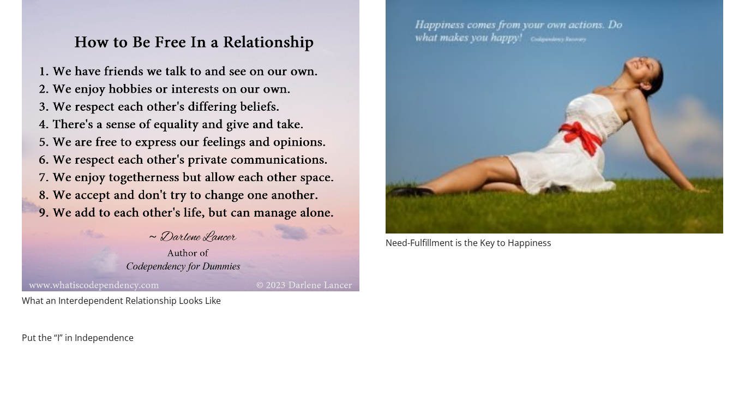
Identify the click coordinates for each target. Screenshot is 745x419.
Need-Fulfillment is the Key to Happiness (468, 243)
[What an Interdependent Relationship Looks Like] (190, 145)
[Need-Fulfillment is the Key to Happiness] (554, 117)
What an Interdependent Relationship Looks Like (121, 301)
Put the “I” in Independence (78, 338)
